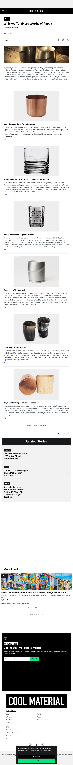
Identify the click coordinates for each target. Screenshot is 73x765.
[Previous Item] (28, 608)
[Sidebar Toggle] (2, 10)
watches (9, 720)
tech (39, 717)
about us (9, 730)
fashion (39, 714)
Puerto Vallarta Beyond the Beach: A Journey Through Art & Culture (33, 592)
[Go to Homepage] (36, 11)
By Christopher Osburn (11, 27)
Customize (36, 756)
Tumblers (43, 425)
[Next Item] (44, 608)
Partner (18, 603)
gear (7, 714)
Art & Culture (25, 603)
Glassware (36, 425)
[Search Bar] (70, 11)
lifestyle (9, 717)
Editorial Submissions (13, 733)
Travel (13, 603)
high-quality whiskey (35, 68)
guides (39, 720)
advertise (9, 736)
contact (8, 739)
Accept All (37, 761)
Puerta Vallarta (6, 603)
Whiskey (29, 425)
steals (8, 723)
